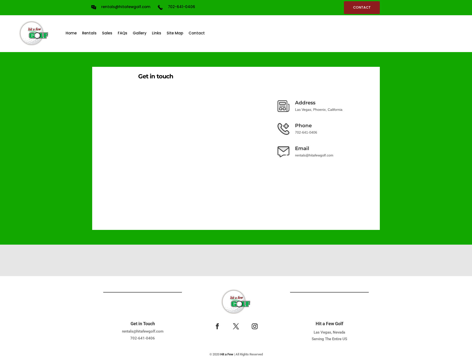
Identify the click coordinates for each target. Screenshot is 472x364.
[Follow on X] (236, 326)
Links (156, 33)
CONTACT (362, 7)
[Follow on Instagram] (255, 326)
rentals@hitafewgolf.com (142, 331)
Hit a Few (226, 354)
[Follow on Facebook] (217, 326)
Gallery (140, 33)
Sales (107, 33)
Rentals (89, 33)
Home (71, 33)
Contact (197, 33)
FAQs (122, 33)
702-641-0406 (142, 338)
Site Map (175, 33)
